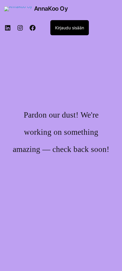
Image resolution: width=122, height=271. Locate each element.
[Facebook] (32, 27)
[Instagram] (20, 27)
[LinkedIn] (7, 27)
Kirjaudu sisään (69, 27)
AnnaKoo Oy (51, 8)
